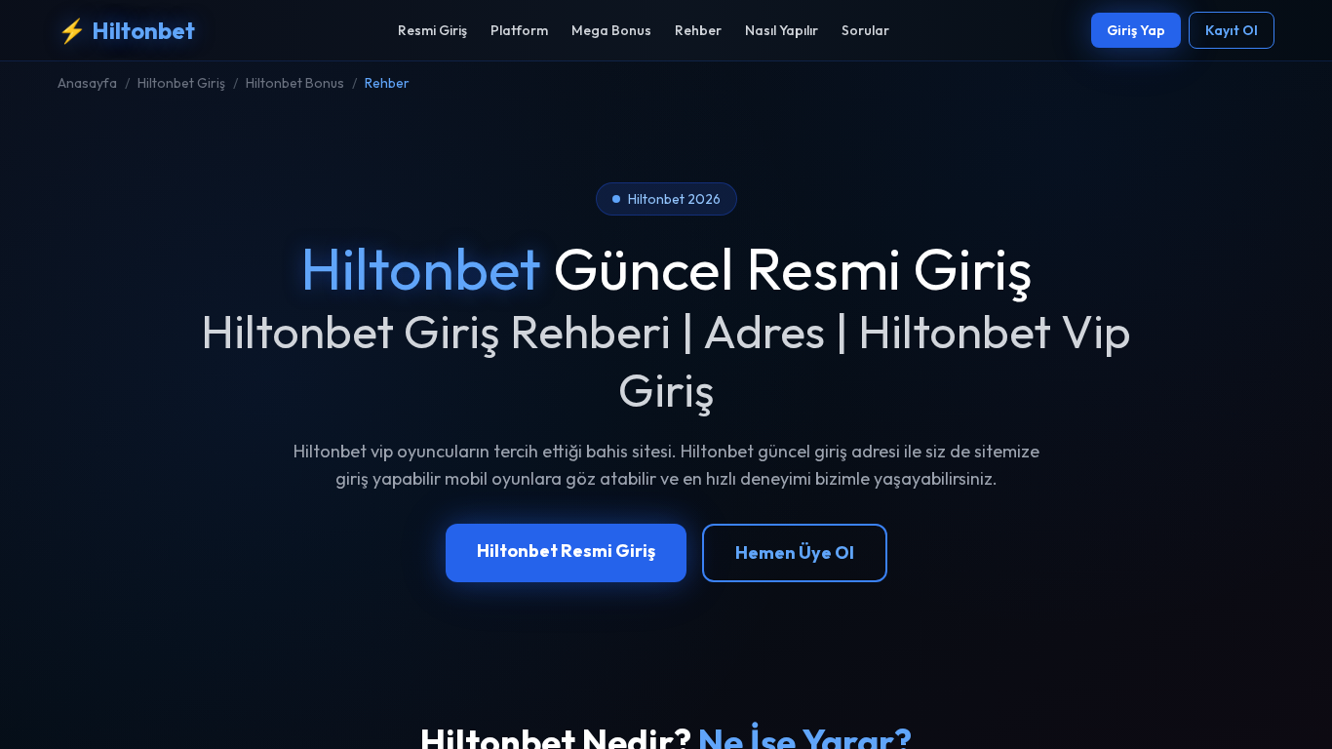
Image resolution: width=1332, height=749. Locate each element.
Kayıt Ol (1231, 30)
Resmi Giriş (432, 30)
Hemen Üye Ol (794, 552)
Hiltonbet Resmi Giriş (566, 550)
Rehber (698, 30)
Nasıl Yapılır (781, 30)
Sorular (865, 30)
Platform (519, 30)
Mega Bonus (611, 30)
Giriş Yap (1136, 30)
